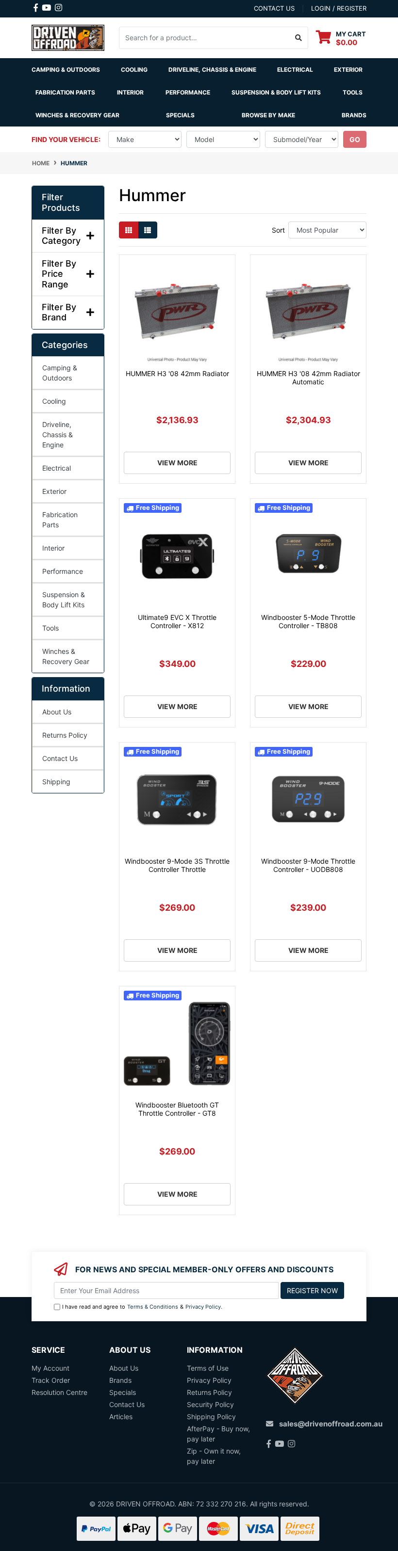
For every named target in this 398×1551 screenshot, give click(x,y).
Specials (180, 115)
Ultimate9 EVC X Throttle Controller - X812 (177, 621)
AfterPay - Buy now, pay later (218, 1433)
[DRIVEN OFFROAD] (68, 37)
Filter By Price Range (59, 273)
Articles (121, 1416)
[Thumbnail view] (128, 230)
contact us (274, 8)
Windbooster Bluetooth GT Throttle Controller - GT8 (177, 1109)
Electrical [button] (295, 69)
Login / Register (338, 8)
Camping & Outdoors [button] (66, 69)
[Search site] (298, 38)
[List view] (147, 230)
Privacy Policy (203, 1306)
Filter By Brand (59, 312)
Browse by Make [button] (268, 115)
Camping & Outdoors (59, 373)
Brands (120, 1380)
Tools (353, 92)
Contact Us (60, 758)
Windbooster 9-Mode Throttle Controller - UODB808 (308, 865)
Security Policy (210, 1404)
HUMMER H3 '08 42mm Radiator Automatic (308, 377)
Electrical (56, 468)
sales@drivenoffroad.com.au (330, 1423)
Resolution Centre (59, 1392)
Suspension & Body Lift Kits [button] (276, 92)
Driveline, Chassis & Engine (57, 434)
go (354, 139)
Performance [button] (188, 92)
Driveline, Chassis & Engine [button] (212, 69)
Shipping (56, 781)
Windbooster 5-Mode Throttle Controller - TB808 (308, 621)
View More (177, 463)
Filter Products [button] (61, 202)
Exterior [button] (348, 69)
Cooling (54, 401)
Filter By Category (61, 235)
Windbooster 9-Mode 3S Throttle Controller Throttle (177, 865)
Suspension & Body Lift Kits (63, 599)
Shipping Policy (211, 1416)
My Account (50, 1368)
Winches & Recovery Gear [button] (77, 115)
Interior (53, 548)
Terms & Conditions (152, 1306)
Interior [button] (130, 92)
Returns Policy (64, 735)
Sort (278, 230)
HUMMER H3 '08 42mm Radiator (177, 373)
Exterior (54, 491)
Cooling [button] (134, 69)
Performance (62, 571)
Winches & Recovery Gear (65, 656)
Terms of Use (208, 1368)
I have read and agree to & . (142, 1306)
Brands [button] (354, 115)
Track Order (51, 1380)
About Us (56, 712)
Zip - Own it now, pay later (214, 1456)
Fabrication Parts (65, 92)
